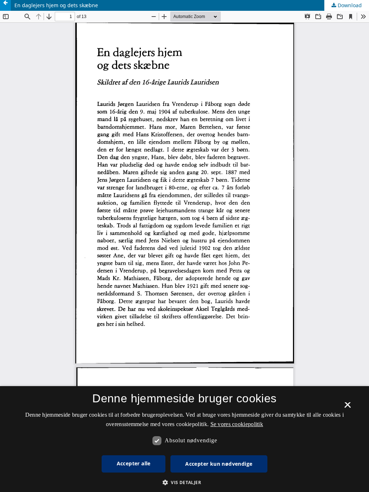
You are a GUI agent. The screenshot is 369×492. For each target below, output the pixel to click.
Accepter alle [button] (134, 463)
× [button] (347, 407)
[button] (184, 482)
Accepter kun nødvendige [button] (218, 463)
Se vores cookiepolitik (236, 424)
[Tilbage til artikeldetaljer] (5, 5)
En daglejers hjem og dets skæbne (56, 5)
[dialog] (184, 439)
